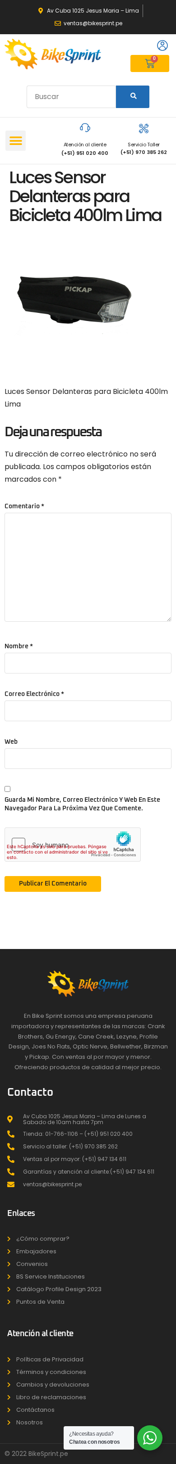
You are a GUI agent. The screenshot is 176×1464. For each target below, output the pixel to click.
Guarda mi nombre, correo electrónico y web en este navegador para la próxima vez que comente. (82, 804)
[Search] (132, 97)
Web (11, 742)
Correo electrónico (34, 694)
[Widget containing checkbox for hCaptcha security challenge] (73, 844)
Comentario (24, 506)
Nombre (19, 646)
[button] (15, 141)
